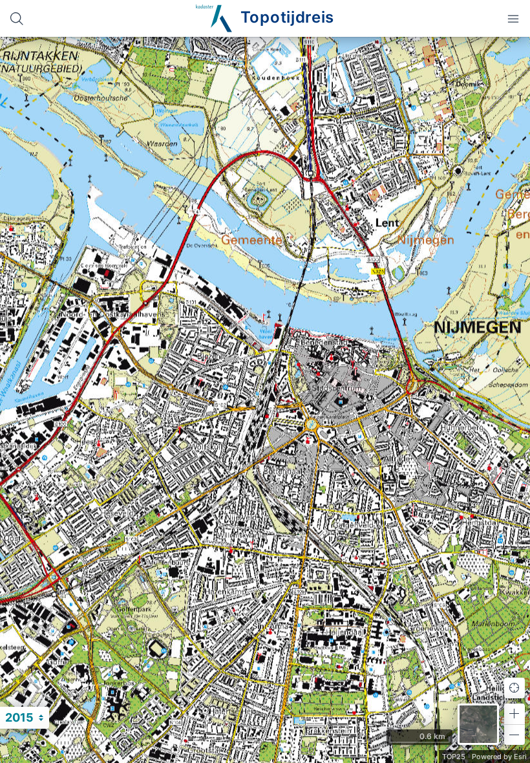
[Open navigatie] (513, 18)
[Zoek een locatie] (17, 18)
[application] (265, 400)
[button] (514, 714)
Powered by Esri (499, 756)
